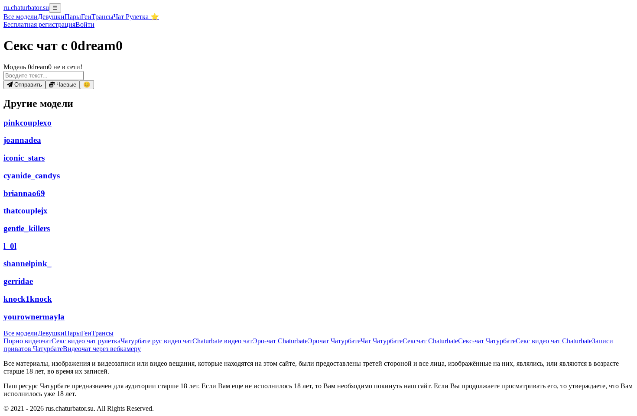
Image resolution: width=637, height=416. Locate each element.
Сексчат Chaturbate (430, 341)
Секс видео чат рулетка (86, 341)
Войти (84, 24)
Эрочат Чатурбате (334, 341)
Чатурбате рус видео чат (156, 341)
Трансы (102, 16)
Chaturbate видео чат (222, 341)
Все (20, 16)
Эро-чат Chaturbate (280, 341)
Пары (73, 16)
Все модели (20, 333)
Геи (86, 16)
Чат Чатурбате (382, 341)
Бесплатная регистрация (39, 24)
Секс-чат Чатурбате (487, 341)
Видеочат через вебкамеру (102, 348)
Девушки (51, 16)
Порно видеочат (27, 341)
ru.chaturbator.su (26, 7)
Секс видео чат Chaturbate (554, 341)
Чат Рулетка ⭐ (136, 16)
